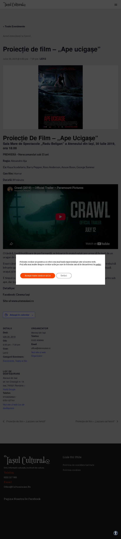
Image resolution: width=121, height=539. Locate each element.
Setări (64, 275)
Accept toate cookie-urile (38, 275)
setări (98, 264)
